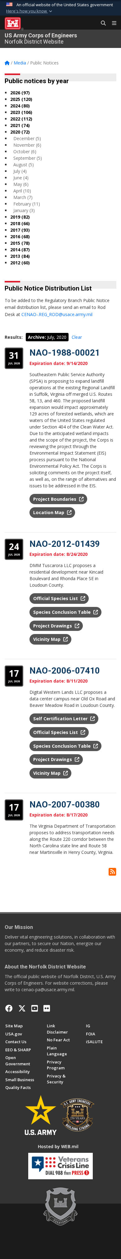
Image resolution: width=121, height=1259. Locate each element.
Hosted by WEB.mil (58, 1146)
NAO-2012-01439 (64, 544)
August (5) (23, 165)
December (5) (27, 138)
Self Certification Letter (61, 719)
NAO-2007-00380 (64, 804)
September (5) (27, 158)
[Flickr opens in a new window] (46, 1008)
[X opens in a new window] (22, 1008)
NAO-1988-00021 (64, 353)
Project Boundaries (55, 499)
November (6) (27, 145)
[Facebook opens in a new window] (9, 1008)
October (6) (24, 151)
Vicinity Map (47, 639)
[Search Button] (101, 23)
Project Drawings (53, 626)
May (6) (21, 184)
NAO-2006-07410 (64, 670)
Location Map (49, 512)
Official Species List (56, 598)
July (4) (20, 171)
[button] (29, 11)
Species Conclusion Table (62, 612)
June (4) (21, 178)
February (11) (26, 204)
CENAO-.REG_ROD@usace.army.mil (56, 314)
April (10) (22, 191)
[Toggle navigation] (111, 23)
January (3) (24, 210)
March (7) (23, 197)
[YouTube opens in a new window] (34, 1008)
